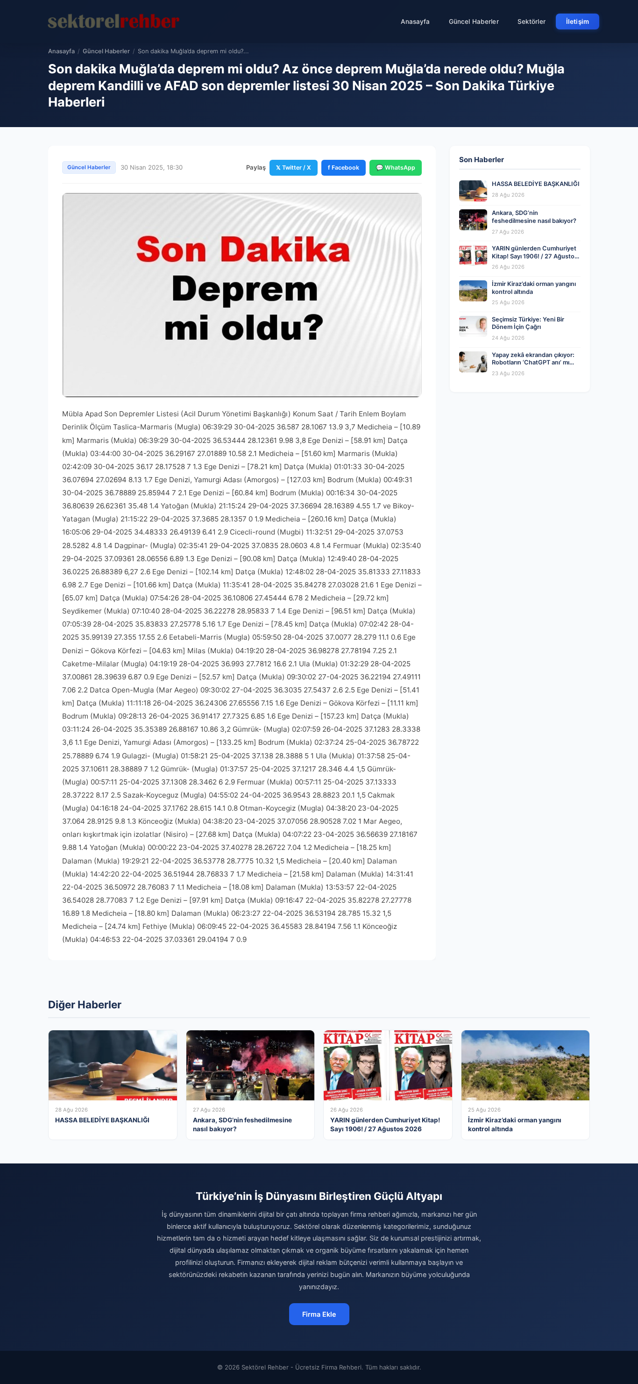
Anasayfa (415, 21)
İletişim (577, 21)
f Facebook (343, 167)
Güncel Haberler (474, 21)
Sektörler (531, 21)
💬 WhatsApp (395, 167)
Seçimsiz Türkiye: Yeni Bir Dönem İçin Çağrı (528, 323)
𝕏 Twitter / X (293, 167)
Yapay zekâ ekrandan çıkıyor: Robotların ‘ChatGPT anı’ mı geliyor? (533, 362)
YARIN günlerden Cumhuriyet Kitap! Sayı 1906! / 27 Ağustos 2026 (535, 256)
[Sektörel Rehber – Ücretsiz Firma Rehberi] (113, 21)
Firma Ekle (319, 1314)
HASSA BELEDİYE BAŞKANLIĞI (536, 183)
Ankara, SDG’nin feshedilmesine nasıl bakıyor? (534, 216)
